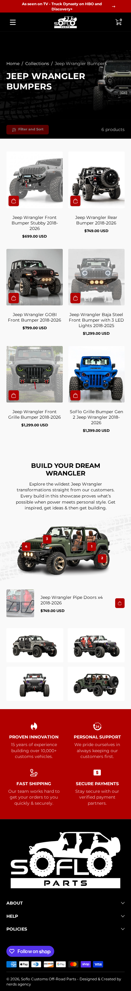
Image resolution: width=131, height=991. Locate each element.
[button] (118, 22)
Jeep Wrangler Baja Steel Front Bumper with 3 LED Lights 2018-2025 (96, 320)
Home (12, 63)
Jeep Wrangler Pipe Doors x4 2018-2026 (72, 600)
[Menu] (12, 22)
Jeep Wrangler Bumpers (81, 63)
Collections (37, 63)
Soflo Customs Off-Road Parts (48, 979)
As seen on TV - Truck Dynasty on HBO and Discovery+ (62, 6)
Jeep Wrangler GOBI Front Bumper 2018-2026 (34, 317)
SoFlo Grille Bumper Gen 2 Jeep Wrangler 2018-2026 (96, 417)
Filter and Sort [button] (31, 129)
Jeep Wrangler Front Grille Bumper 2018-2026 (34, 414)
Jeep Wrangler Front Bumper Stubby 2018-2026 (35, 223)
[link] (34, 645)
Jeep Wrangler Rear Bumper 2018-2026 (96, 220)
